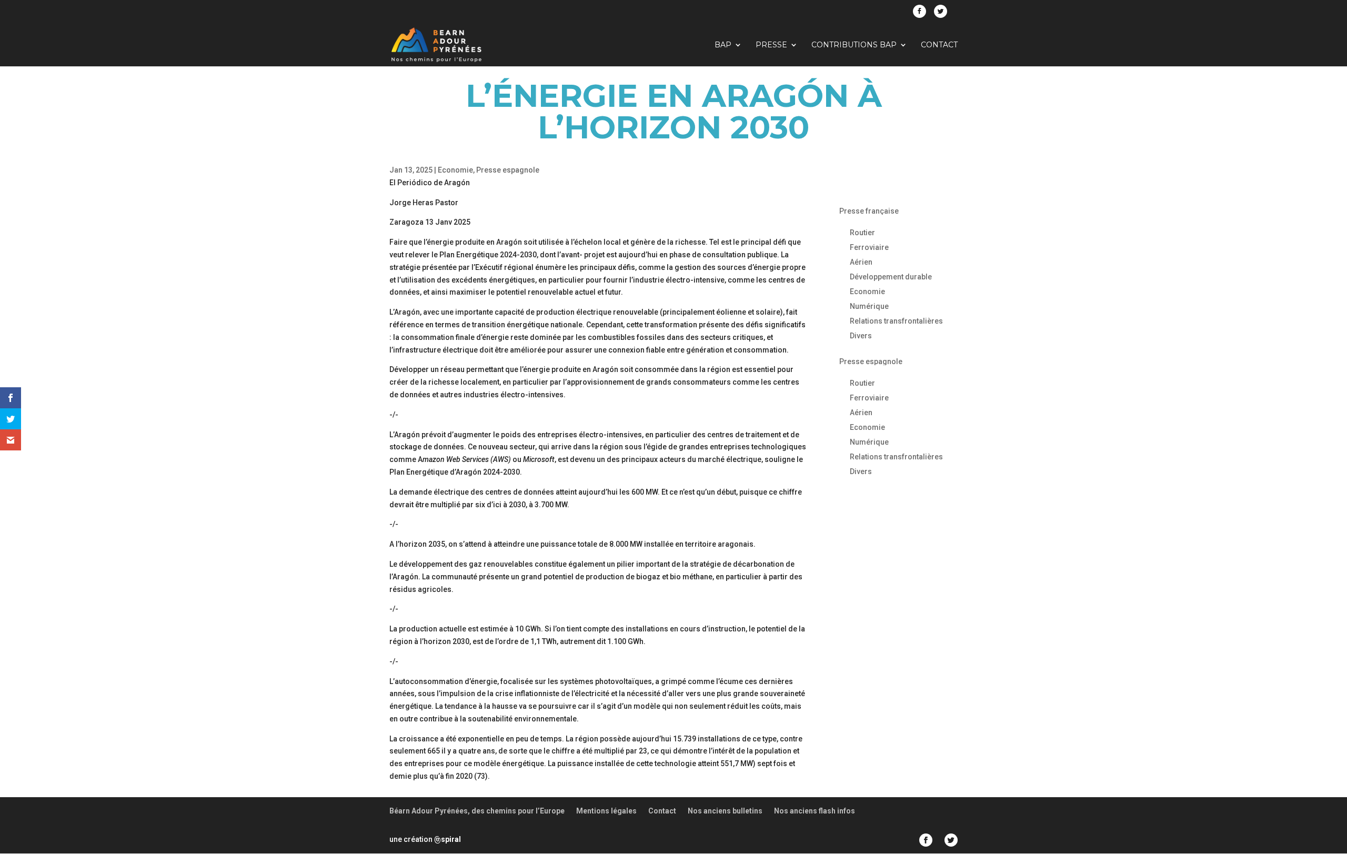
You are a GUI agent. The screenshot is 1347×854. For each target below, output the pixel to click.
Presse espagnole (507, 170)
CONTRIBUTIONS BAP (854, 45)
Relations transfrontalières (896, 321)
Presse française (869, 211)
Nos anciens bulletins (725, 811)
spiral (447, 839)
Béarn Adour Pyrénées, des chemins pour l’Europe (477, 811)
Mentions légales (606, 811)
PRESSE (771, 45)
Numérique (869, 306)
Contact (939, 45)
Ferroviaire (869, 247)
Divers (861, 335)
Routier (862, 232)
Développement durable (891, 277)
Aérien (861, 262)
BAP (723, 45)
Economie (455, 170)
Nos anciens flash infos (814, 811)
